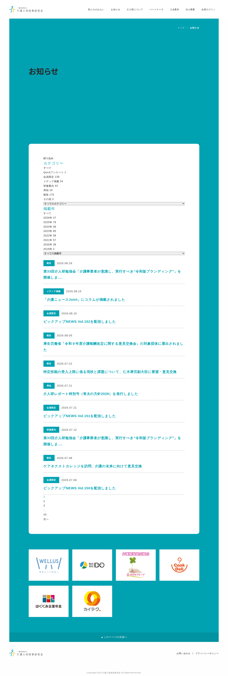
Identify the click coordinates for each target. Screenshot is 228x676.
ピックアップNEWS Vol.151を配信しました (79, 416)
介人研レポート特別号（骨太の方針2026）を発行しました (90, 394)
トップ (181, 27)
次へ (46, 519)
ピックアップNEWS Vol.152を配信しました (79, 322)
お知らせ (115, 9)
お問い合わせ (183, 653)
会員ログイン (208, 9)
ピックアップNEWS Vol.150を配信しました (79, 488)
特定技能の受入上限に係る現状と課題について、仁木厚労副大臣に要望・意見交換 (110, 372)
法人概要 (190, 9)
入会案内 (174, 9)
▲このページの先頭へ (114, 637)
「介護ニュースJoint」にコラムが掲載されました (84, 300)
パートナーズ (156, 9)
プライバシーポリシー (207, 653)
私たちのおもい (96, 9)
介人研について (135, 9)
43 (45, 514)
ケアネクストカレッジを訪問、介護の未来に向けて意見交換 (92, 466)
